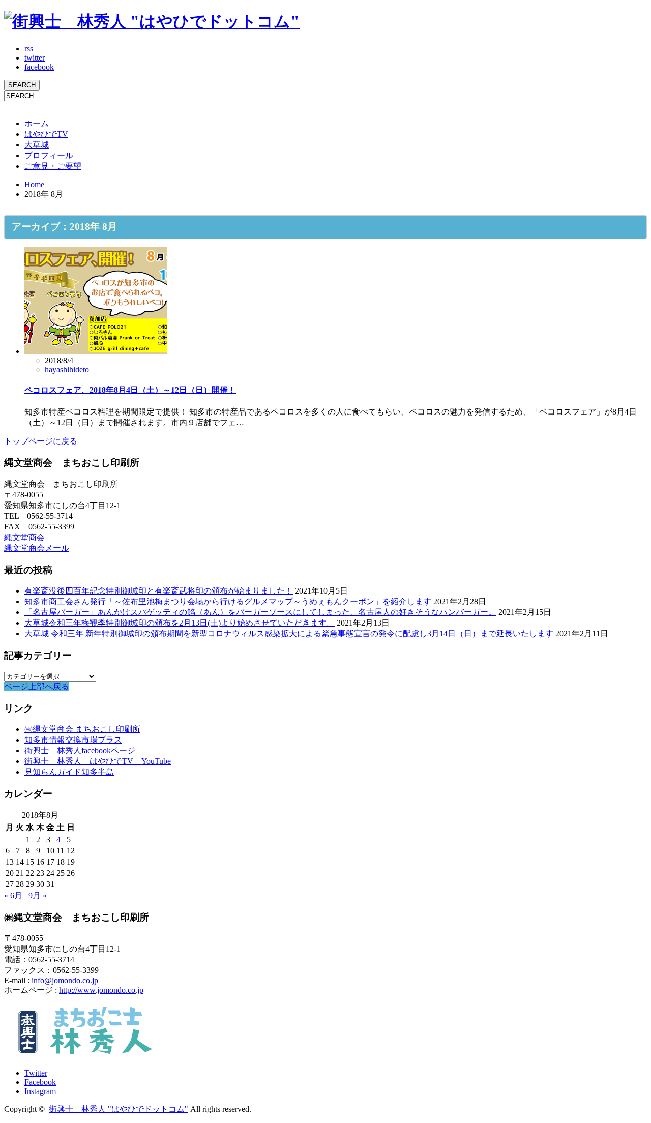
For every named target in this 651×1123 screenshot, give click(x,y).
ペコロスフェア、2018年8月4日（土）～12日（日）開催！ (130, 390)
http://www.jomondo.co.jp (101, 990)
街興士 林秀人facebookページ (79, 750)
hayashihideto (67, 369)
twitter (34, 57)
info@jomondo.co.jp (65, 980)
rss (28, 48)
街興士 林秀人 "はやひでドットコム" (118, 1109)
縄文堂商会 (24, 537)
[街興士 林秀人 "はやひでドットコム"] (152, 21)
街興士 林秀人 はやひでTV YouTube (97, 761)
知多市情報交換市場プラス (73, 739)
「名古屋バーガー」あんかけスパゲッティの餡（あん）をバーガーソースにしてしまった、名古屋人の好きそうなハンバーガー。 (260, 612)
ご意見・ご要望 (52, 166)
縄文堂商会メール (36, 548)
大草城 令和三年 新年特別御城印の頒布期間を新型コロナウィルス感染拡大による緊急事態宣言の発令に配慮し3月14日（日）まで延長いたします (288, 633)
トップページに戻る (40, 441)
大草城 (36, 144)
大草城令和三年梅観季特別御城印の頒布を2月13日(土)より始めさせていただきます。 (179, 622)
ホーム (36, 123)
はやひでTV (46, 134)
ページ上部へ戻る (36, 686)
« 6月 (13, 895)
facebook (39, 67)
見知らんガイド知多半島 (69, 771)
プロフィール (48, 155)
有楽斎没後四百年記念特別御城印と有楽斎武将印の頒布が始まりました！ (158, 590)
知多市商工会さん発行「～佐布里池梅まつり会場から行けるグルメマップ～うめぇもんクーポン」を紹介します (227, 601)
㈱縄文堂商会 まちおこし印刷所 (82, 729)
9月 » (37, 895)
